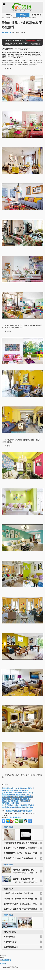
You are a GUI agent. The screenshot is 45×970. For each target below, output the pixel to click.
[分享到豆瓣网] (21, 821)
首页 (3, 18)
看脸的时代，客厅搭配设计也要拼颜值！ (16, 799)
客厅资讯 (9, 15)
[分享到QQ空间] (8, 821)
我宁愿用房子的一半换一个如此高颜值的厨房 (18, 805)
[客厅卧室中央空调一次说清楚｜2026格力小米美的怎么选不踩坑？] (26, 839)
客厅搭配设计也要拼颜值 (10, 803)
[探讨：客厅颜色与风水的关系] (25, 927)
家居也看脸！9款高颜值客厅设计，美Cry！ (17, 795)
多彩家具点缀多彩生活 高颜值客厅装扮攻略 (17, 807)
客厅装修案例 (36, 15)
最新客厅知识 (8, 827)
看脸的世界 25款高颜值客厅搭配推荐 (15, 790)
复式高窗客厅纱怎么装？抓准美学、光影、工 (22, 853)
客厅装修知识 (9, 937)
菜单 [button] (4, 4)
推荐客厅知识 (8, 915)
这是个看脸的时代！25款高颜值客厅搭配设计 (18, 788)
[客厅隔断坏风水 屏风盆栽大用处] (10, 927)
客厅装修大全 (6, 32)
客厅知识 (23, 15)
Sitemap (3, 963)
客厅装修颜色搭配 (11, 947)
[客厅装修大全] (22, 12)
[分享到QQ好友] (25, 821)
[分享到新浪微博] (12, 821)
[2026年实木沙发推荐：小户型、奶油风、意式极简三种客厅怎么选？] (9, 839)
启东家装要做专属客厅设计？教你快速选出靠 (22, 843)
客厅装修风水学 (15, 817)
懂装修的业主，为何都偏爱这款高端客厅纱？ (22, 848)
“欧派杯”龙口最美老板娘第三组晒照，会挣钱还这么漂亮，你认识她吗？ (23, 899)
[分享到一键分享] (30, 821)
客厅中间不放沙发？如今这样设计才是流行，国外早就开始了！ (23, 909)
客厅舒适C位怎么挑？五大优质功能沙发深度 (22, 858)
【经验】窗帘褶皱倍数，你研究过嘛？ (19, 893)
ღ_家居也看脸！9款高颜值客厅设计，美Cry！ (18, 792)
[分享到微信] (16, 821)
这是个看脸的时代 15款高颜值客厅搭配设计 (17, 797)
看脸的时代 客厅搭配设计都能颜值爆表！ (17, 801)
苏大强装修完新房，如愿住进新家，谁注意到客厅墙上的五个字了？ (23, 904)
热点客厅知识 (8, 865)
